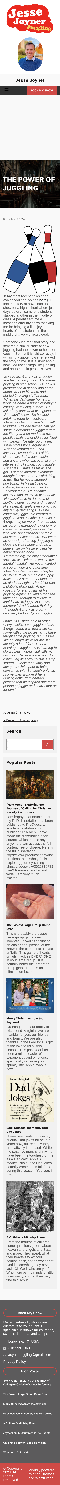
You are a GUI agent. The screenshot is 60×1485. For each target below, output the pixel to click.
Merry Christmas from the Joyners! (24, 1020)
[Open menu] (6, 90)
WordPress (44, 1478)
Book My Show (41, 90)
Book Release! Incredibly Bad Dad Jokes (27, 1129)
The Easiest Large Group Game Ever (28, 927)
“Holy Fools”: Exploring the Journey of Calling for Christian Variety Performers (28, 808)
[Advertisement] (30, 128)
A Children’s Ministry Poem (25, 1237)
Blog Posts (30, 1371)
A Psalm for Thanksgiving (20, 720)
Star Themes (43, 1474)
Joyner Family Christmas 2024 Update (26, 1433)
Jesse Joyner (30, 80)
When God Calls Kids (16, 1452)
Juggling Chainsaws (16, 712)
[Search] (47, 744)
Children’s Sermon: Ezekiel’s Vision (24, 1442)
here (43, 300)
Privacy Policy (14, 1361)
